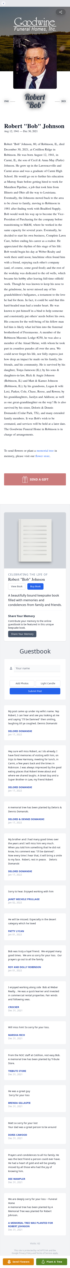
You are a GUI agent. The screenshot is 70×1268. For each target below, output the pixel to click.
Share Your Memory (22, 634)
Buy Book (35, 586)
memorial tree (45, 450)
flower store (42, 456)
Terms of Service (44, 1253)
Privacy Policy (25, 1253)
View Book (16, 586)
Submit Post (35, 691)
